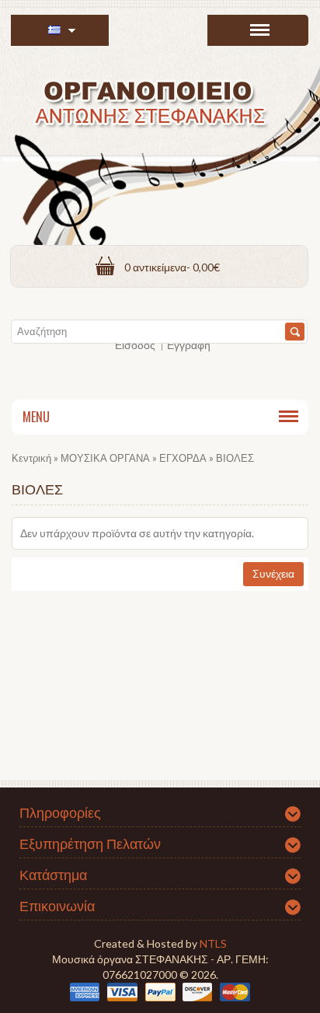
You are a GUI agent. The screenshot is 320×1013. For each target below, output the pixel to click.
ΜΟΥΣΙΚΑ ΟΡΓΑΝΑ (105, 458)
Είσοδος (135, 344)
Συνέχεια (273, 573)
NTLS (213, 943)
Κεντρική (31, 458)
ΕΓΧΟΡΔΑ (183, 458)
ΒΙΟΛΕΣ (235, 458)
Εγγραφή (188, 344)
